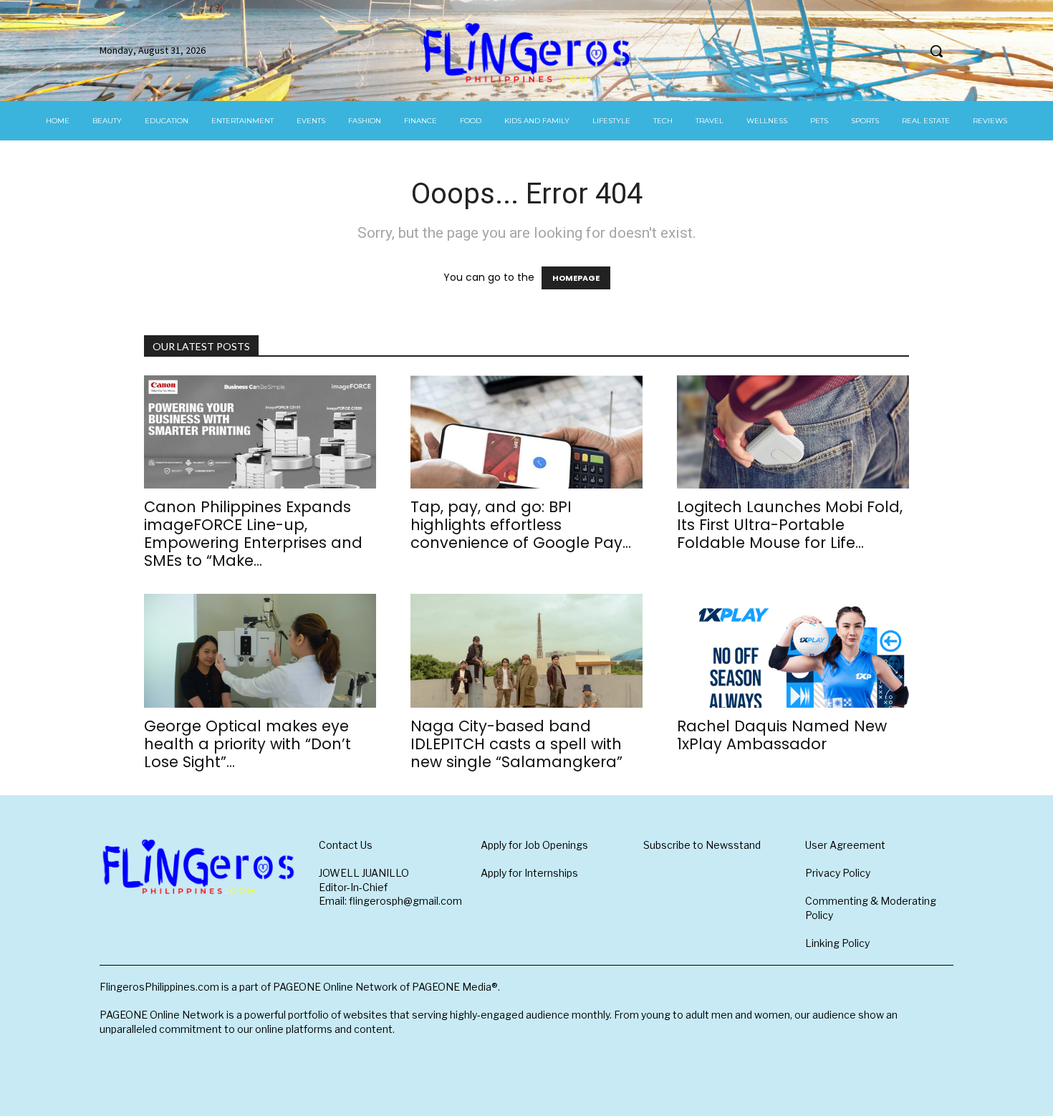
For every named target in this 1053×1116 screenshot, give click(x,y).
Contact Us (345, 845)
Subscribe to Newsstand (702, 845)
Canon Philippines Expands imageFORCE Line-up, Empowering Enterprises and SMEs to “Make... (253, 533)
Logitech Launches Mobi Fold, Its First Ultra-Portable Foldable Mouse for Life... (790, 524)
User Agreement (845, 845)
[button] (936, 51)
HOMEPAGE (576, 278)
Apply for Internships (529, 873)
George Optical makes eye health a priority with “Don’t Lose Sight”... (247, 744)
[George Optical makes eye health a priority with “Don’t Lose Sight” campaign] (260, 651)
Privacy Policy (837, 873)
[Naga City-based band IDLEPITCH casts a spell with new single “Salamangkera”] (526, 651)
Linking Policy (837, 943)
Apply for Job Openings (534, 845)
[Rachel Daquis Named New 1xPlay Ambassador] (793, 651)
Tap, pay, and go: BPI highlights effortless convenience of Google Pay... (520, 524)
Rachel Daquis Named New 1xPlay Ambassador (782, 735)
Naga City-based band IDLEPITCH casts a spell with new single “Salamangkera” (516, 744)
